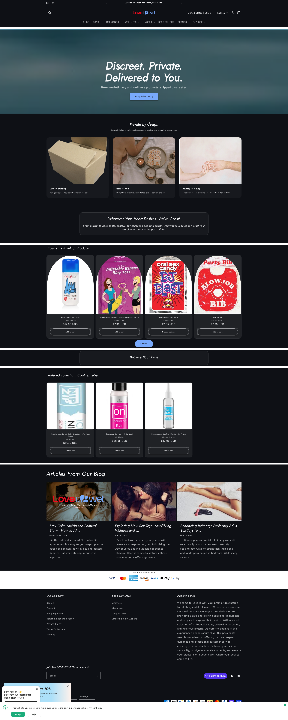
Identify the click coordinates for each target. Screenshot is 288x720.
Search (50, 603)
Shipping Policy (54, 613)
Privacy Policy (54, 624)
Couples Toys (119, 613)
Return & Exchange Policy (60, 618)
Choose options (169, 332)
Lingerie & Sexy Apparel (125, 618)
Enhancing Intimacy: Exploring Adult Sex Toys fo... (208, 528)
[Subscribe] (97, 675)
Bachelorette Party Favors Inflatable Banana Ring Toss (120, 317)
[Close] (285, 704)
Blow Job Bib (217, 317)
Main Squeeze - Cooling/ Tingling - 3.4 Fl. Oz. (168, 434)
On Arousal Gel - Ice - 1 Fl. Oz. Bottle (119, 434)
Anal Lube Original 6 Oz (70, 317)
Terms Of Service (55, 629)
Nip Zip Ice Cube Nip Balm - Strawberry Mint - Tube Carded (70, 435)
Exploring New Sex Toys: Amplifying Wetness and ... (143, 528)
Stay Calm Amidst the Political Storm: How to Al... (73, 528)
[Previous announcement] (106, 3)
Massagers (117, 608)
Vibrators (117, 603)
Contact (50, 608)
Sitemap (50, 634)
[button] (49, 12)
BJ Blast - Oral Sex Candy (168, 317)
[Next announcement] (182, 3)
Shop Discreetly (144, 96)
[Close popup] (37, 689)
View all (144, 343)
